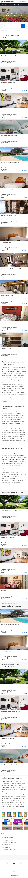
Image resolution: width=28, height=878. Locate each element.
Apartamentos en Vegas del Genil (9, 842)
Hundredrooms (5, 4)
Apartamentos (13, 4)
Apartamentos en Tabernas (7, 837)
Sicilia (18, 4)
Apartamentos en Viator (7, 839)
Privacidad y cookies (14, 875)
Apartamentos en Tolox (6, 844)
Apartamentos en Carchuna (7, 840)
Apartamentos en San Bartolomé (8, 849)
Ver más (24, 64)
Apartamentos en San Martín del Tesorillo (10, 845)
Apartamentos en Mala (6, 847)
